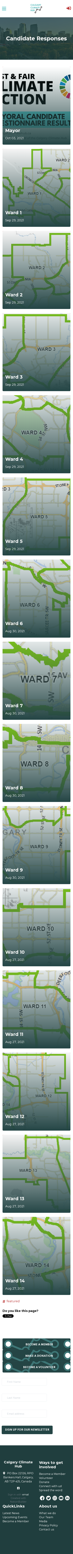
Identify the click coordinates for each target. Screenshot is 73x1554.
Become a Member (39, 1344)
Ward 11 (14, 1034)
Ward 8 (14, 788)
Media (43, 1521)
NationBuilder (18, 1501)
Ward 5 (14, 541)
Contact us (46, 1529)
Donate (44, 1482)
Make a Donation (39, 1356)
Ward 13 (14, 1198)
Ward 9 (14, 870)
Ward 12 (14, 1116)
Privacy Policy (48, 1525)
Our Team (46, 1517)
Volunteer (46, 1478)
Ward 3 (14, 377)
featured (13, 1301)
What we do (47, 1513)
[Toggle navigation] (4, 9)
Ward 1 (13, 212)
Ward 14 (15, 1281)
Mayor (12, 130)
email (25, 1494)
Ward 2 (14, 295)
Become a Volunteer (39, 1367)
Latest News (11, 1513)
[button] (69, 8)
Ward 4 (14, 459)
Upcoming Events (15, 1517)
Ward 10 (15, 952)
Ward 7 (14, 705)
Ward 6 (14, 623)
